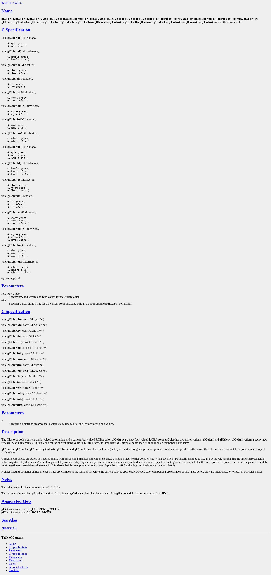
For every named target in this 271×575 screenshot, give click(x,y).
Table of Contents (11, 3)
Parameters (12, 286)
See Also (9, 520)
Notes (6, 479)
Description (12, 431)
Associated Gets (16, 501)
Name (7, 10)
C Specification (15, 29)
